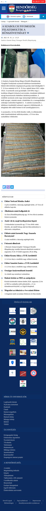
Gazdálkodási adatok (11, 480)
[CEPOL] (34, 342)
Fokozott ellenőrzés (12, 243)
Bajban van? (39, 2)
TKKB (6, 424)
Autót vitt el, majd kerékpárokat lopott (20, 221)
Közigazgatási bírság (11, 435)
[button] (3, 8)
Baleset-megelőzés (10, 412)
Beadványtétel (8, 455)
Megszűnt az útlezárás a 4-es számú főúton (21, 290)
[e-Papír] (34, 321)
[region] (23, 107)
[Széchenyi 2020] (12, 363)
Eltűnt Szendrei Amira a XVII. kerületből (21, 263)
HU (5, 1)
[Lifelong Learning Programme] (23, 363)
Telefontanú (8, 445)
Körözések (29, 16)
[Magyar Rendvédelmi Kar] (12, 352)
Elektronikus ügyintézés (12, 437)
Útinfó (6, 409)
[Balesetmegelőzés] (34, 373)
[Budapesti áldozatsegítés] (23, 342)
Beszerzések (8, 483)
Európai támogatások (11, 485)
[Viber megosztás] (8, 187)
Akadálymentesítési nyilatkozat (29, 503)
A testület (7, 468)
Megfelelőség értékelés (11, 470)
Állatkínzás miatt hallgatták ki (17, 211)
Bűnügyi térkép (9, 419)
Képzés (6, 473)
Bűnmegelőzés (9, 414)
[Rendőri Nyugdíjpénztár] (23, 352)
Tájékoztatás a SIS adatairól (13, 478)
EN (1, 1)
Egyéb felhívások (10, 488)
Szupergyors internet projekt (13, 457)
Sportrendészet (9, 452)
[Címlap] (22, 8)
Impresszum (37, 500)
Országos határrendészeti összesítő (18, 270)
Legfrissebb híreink (10, 402)
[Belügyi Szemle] (34, 311)
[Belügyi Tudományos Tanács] (23, 311)
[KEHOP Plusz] (12, 311)
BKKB (6, 422)
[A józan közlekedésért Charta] (23, 373)
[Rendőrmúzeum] (23, 321)
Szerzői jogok (7, 500)
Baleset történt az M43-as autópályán (19, 278)
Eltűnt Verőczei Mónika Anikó (17, 201)
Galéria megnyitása (12, 173)
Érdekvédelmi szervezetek (12, 490)
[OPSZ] (34, 352)
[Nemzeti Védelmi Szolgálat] (23, 383)
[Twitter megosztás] (4, 187)
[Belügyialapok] (34, 332)
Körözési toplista (15, 16)
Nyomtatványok (9, 440)
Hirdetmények (8, 447)
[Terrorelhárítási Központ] (23, 332)
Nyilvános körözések (11, 404)
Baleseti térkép (9, 417)
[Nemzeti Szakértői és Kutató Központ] (12, 332)
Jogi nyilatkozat (22, 500)
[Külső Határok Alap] (12, 373)
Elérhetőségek (9, 503)
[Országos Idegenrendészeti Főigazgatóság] (12, 321)
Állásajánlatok (8, 475)
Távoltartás (7, 442)
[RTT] (12, 342)
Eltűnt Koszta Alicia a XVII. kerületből (20, 255)
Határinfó (7, 407)
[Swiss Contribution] (34, 363)
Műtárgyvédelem (9, 450)
